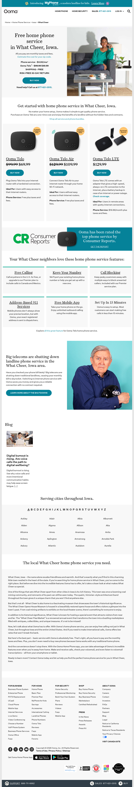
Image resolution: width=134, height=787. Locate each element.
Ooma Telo (15, 158)
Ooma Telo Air (61, 158)
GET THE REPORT (100, 246)
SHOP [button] (81, 686)
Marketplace (84, 700)
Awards (82, 724)
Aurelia (107, 545)
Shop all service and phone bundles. (67, 119)
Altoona (24, 532)
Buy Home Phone (86, 689)
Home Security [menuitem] (80, 11)
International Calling (40, 712)
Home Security (61, 689)
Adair (52, 518)
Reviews (35, 727)
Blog (9, 424)
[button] (90, 712)
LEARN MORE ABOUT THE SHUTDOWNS (28, 393)
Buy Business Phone (87, 697)
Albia (79, 518)
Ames (52, 532)
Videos (58, 708)
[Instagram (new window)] (32, 749)
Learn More (97, 3)
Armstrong (80, 539)
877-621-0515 (105, 11)
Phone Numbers (38, 720)
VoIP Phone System (16, 727)
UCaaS (11, 700)
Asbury (24, 545)
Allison (80, 525)
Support (105, 712)
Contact (105, 697)
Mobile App (13, 708)
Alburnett (108, 518)
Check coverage (101, 196)
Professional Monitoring (65, 693)
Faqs (10, 739)
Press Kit (82, 728)
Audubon (80, 545)
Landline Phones (39, 716)
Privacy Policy (55, 751)
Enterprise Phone (15, 693)
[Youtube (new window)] (26, 749)
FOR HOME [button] (37, 686)
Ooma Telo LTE (106, 158)
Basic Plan (36, 693)
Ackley (24, 518)
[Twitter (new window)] (15, 749)
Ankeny (24, 539)
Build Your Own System (65, 697)
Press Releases (85, 720)
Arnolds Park (108, 539)
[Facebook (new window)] (10, 749)
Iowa (34, 22)
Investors (106, 700)
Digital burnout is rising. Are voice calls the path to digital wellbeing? (18, 460)
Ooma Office (13, 735)
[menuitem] (129, 11)
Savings (35, 704)
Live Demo (12, 716)
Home (7, 22)
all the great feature (53, 331)
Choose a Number (15, 723)
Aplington (52, 539)
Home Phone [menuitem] (61, 11)
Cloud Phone (13, 704)
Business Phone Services (18, 731)
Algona (52, 525)
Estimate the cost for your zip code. (34, 57)
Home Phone (37, 689)
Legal (104, 720)
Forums (35, 739)
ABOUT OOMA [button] (108, 686)
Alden (24, 525)
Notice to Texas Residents (113, 730)
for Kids (39, 700)
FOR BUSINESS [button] (15, 686)
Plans (57, 700)
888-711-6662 (28, 783)
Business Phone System (18, 689)
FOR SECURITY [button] (62, 686)
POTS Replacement (16, 697)
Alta (108, 525)
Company (106, 689)
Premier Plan (37, 697)
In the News (84, 717)
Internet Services (15, 712)
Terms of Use (41, 751)
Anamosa (80, 532)
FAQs (104, 704)
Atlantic (52, 545)
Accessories (37, 708)
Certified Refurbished (88, 704)
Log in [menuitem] (118, 11)
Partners (106, 708)
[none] (129, 11)
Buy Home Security (87, 693)
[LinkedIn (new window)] (21, 749)
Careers (105, 693)
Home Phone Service (21, 22)
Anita (107, 532)
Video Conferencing (16, 720)
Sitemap (66, 751)
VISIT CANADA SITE (111, 741)
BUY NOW (34, 80)
